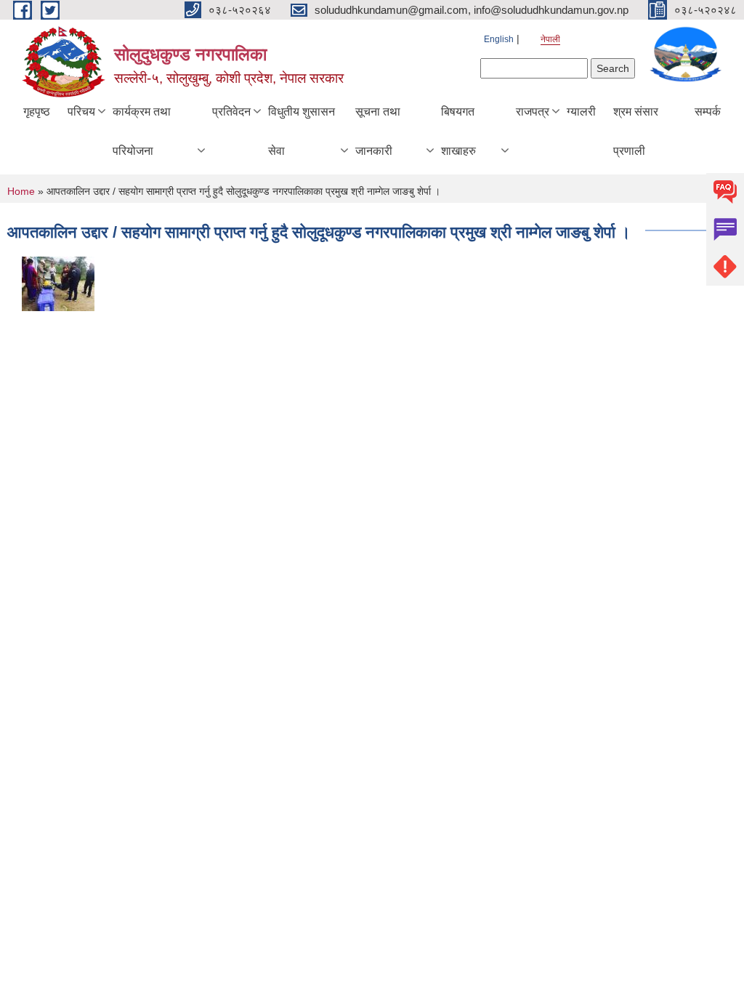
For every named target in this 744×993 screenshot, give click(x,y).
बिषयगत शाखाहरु (458, 131)
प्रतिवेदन (231, 111)
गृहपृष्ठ (36, 111)
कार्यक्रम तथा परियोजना (142, 131)
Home (21, 191)
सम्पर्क (708, 111)
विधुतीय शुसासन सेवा (301, 131)
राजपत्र (532, 111)
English (499, 39)
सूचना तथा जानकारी (377, 131)
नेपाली (550, 39)
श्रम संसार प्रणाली (635, 131)
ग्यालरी (581, 111)
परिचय (81, 111)
